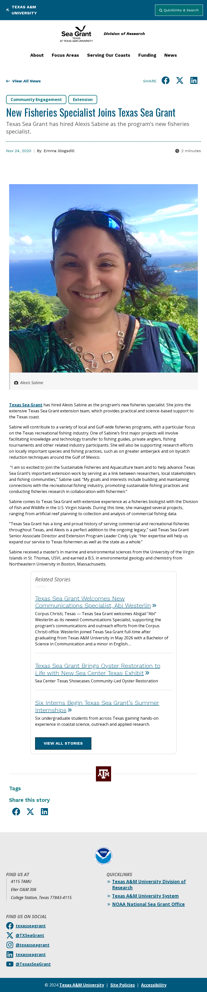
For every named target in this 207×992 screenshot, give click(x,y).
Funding (147, 55)
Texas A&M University (24, 10)
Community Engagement (36, 99)
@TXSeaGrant (30, 935)
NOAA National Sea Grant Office (148, 904)
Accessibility (153, 985)
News (170, 55)
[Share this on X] (180, 81)
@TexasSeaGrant (33, 964)
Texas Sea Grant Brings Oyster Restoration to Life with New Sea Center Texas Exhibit (97, 669)
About (37, 55)
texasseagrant (31, 926)
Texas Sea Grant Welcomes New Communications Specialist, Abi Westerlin (93, 602)
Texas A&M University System (145, 896)
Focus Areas (65, 55)
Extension (83, 99)
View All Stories (63, 743)
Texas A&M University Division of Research (149, 884)
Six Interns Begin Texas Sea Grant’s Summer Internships (97, 706)
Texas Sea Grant (25, 405)
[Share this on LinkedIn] (194, 81)
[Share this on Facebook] (166, 81)
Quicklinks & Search (181, 10)
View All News (26, 81)
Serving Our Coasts (108, 55)
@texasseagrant (32, 945)
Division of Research (124, 33)
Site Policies (122, 985)
